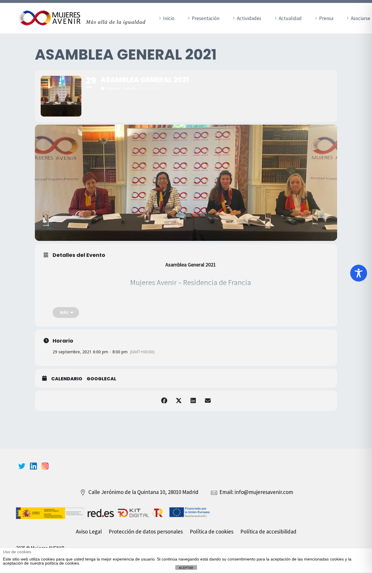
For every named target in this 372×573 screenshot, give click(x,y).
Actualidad (290, 18)
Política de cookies (211, 531)
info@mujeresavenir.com (264, 491)
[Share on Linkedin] (193, 400)
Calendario (66, 379)
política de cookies (62, 563)
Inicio (168, 18)
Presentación (205, 18)
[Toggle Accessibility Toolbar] (359, 273)
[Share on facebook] (164, 400)
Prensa (326, 18)
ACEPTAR (186, 568)
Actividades (249, 18)
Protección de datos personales (146, 531)
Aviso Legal (89, 531)
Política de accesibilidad (268, 531)
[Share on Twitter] (178, 400)
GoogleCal (101, 379)
